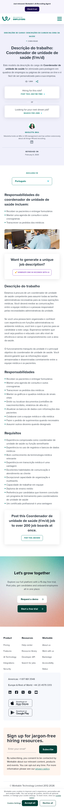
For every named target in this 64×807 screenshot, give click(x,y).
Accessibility (48, 663)
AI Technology (9, 657)
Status (45, 669)
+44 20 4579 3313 (42, 685)
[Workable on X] (29, 693)
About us (46, 645)
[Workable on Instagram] (36, 693)
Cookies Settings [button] (14, 803)
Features (7, 651)
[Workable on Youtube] (23, 693)
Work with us (48, 651)
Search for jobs (29, 663)
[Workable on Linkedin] (10, 693)
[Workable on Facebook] (16, 693)
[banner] (32, 266)
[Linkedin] (31, 142)
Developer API (28, 657)
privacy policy (42, 768)
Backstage (47, 657)
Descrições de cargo (14, 33)
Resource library (29, 651)
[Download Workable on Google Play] (20, 712)
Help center (27, 645)
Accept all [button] (30, 802)
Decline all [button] (48, 803)
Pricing (6, 645)
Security (7, 669)
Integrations (8, 663)
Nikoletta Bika (32, 132)
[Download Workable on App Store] (20, 703)
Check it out (32, 9)
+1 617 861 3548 (27, 679)
